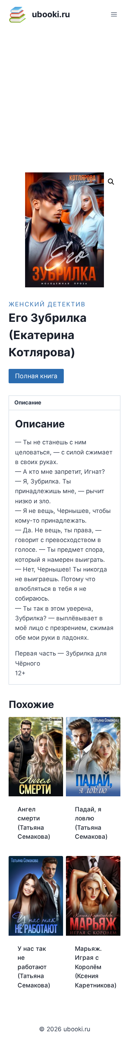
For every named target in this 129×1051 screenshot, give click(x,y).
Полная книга (36, 376)
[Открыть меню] (113, 14)
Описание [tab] (27, 402)
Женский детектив (47, 304)
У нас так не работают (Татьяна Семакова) (34, 967)
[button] (111, 181)
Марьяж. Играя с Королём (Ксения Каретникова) (95, 967)
